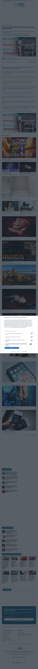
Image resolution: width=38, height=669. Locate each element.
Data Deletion (13, 351)
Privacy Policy (24, 351)
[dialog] (19, 334)
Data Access (19, 351)
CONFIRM (12, 347)
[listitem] (19, 331)
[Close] (36, 318)
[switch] (31, 333)
